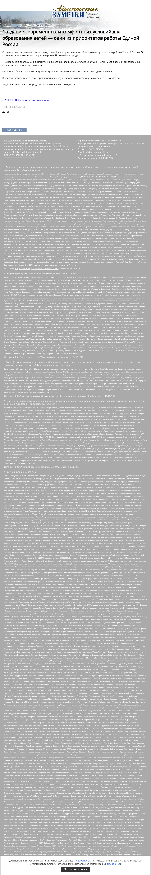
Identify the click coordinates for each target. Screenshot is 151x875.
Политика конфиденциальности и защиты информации (32, 143)
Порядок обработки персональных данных (26, 140)
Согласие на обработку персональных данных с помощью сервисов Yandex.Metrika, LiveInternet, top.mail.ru (38, 150)
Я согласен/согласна (75, 869)
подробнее (81, 860)
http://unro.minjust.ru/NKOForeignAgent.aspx (38, 357)
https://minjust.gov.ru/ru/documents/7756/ (36, 268)
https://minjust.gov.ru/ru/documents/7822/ (36, 466)
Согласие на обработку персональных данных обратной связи (36, 146)
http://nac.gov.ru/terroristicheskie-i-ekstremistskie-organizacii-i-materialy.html (54, 396)
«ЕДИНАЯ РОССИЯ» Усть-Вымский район (25, 100)
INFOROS (103, 158)
